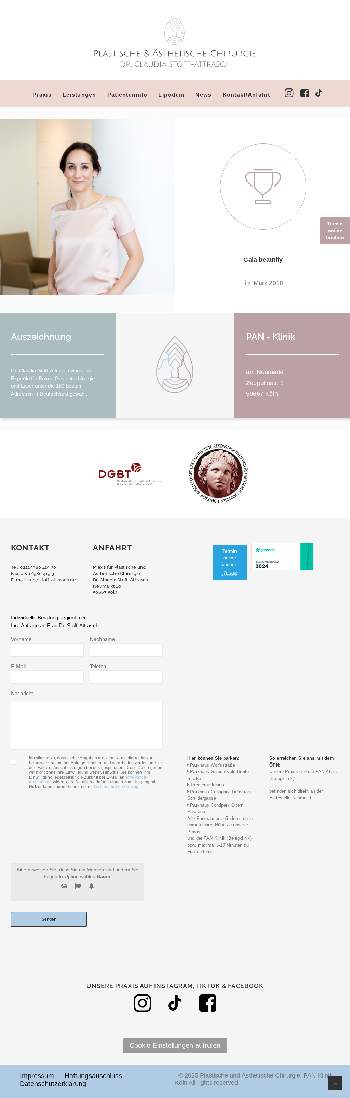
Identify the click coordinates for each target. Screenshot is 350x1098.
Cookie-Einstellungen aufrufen (175, 1045)
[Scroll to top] (335, 1082)
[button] (263, 186)
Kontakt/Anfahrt (246, 95)
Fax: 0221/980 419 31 (33, 573)
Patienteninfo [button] (127, 95)
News (203, 95)
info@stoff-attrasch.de (51, 579)
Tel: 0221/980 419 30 (33, 567)
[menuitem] (44, 95)
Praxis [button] (42, 95)
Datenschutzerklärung (116, 786)
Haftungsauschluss (93, 1076)
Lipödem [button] (171, 95)
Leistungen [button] (79, 95)
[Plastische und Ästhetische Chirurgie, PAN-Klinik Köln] (175, 40)
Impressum (37, 1076)
